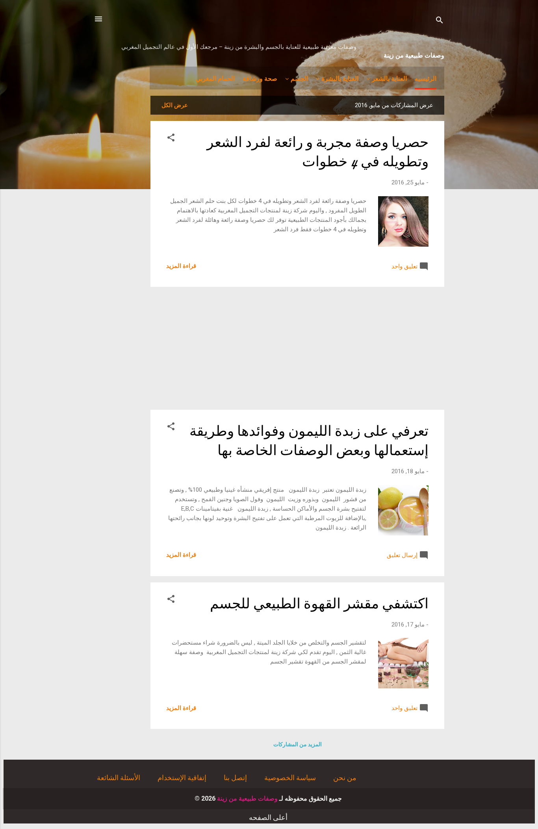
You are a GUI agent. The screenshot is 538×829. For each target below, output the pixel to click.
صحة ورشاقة (260, 78)
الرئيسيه (425, 78)
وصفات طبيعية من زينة (414, 54)
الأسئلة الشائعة (118, 777)
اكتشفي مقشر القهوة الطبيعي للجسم (319, 603)
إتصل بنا (235, 777)
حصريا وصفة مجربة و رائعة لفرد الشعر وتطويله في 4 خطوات (318, 152)
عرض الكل (174, 105)
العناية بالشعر (389, 78)
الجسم (299, 78)
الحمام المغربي (215, 78)
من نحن (344, 777)
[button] (171, 139)
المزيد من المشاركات (297, 744)
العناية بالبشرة (339, 78)
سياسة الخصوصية (290, 777)
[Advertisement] (297, 348)
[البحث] (439, 21)
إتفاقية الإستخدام (182, 777)
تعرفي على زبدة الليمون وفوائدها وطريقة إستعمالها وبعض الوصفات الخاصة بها (309, 441)
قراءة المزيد (181, 266)
